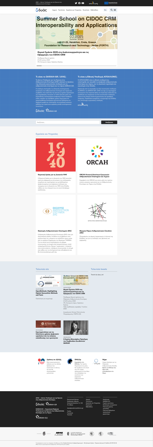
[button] (38, 32)
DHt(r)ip (78, 359)
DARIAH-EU (106, 401)
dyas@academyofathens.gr (75, 408)
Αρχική (54, 10)
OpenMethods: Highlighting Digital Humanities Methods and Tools (47, 293)
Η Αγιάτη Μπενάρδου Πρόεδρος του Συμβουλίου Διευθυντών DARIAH (75, 341)
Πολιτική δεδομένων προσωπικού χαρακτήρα (109, 412)
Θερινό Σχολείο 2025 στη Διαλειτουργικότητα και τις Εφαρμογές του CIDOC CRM (63, 53)
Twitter (69, 411)
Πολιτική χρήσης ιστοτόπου (108, 407)
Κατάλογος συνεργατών (110, 405)
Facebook (70, 413)
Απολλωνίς (106, 399)
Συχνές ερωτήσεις (108, 403)
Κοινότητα (86, 10)
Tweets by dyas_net (97, 274)
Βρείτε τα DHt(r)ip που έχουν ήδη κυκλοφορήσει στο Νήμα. (109, 370)
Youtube (69, 415)
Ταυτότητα (61, 10)
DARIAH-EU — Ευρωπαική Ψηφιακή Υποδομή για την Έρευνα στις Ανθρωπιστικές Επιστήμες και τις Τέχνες (50, 410)
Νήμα (104, 359)
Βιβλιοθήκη (94, 10)
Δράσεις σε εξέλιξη (54, 359)
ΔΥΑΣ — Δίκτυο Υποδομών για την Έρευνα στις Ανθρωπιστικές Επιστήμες (49, 399)
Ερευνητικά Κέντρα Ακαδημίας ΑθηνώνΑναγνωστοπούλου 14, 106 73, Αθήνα (75, 402)
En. (105, 10)
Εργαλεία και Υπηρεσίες (73, 10)
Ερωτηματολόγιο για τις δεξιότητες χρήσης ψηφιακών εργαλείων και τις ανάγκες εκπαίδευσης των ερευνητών (47, 335)
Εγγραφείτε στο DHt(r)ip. (79, 363)
